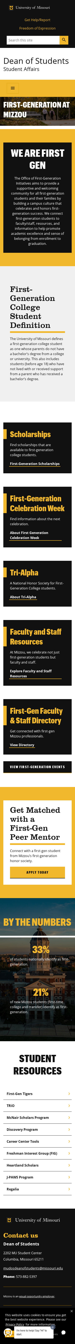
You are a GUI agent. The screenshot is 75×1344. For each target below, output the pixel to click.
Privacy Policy (15, 1324)
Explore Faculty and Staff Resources (30, 673)
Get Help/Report (37, 20)
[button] (71, 1311)
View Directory (22, 745)
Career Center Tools (39, 1141)
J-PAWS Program (39, 1177)
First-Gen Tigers (39, 1093)
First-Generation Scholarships (35, 463)
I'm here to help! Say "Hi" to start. (31, 1332)
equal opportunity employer (36, 1296)
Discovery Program (39, 1129)
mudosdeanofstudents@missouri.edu (33, 1268)
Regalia (39, 1189)
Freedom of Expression (37, 28)
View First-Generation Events (37, 767)
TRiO (39, 1105)
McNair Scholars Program (39, 1117)
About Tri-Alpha (23, 597)
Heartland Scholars (39, 1165)
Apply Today (37, 872)
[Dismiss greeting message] (52, 1327)
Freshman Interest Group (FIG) (39, 1153)
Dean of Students (36, 60)
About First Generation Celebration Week (29, 535)
